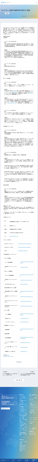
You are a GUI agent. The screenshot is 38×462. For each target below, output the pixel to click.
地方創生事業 (21, 406)
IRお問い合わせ (32, 411)
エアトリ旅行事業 (22, 396)
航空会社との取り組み (23, 445)
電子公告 (34, 412)
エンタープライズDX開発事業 (23, 420)
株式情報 (31, 403)
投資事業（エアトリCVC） (23, 405)
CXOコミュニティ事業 (23, 412)
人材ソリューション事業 (23, 427)
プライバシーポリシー (14, 460)
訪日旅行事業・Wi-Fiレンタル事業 (23, 401)
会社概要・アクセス (22, 449)
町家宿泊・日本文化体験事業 (23, 434)
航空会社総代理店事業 (23, 415)
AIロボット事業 (22, 428)
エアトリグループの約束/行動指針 (23, 442)
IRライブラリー (32, 400)
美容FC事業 (21, 422)
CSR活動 (31, 423)
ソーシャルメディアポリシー (20, 460)
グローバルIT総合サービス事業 (23, 398)
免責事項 (31, 412)
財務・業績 (31, 399)
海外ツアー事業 (22, 418)
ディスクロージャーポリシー (33, 408)
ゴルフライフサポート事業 (23, 430)
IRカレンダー (32, 406)
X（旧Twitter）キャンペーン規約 (27, 460)
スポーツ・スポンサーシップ (33, 420)
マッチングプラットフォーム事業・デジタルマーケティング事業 (23, 410)
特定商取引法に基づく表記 (34, 460)
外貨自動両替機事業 (22, 432)
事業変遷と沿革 (22, 446)
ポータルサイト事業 (22, 423)
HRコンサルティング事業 (23, 414)
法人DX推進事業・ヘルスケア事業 (23, 425)
